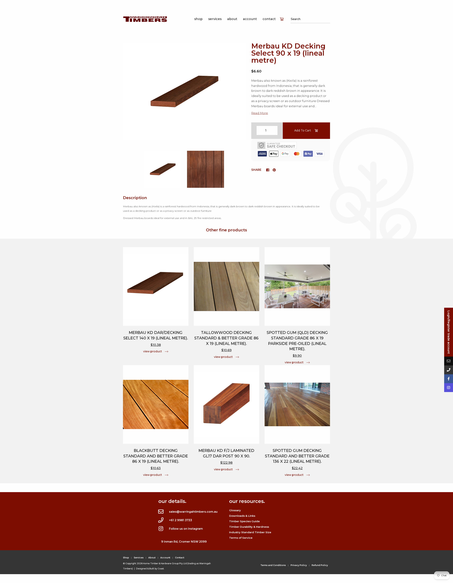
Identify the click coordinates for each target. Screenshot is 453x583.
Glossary (235, 510)
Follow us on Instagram (186, 528)
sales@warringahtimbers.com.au (193, 511)
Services (215, 19)
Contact (269, 19)
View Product (152, 351)
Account (250, 19)
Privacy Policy (299, 565)
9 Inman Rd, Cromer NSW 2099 (184, 541)
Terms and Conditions (273, 565)
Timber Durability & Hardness (249, 526)
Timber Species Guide (244, 521)
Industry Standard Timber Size (250, 532)
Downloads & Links (242, 515)
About (232, 19)
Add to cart (302, 130)
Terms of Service (241, 537)
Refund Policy (320, 565)
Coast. (161, 568)
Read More (259, 113)
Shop (198, 19)
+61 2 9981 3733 (180, 520)
